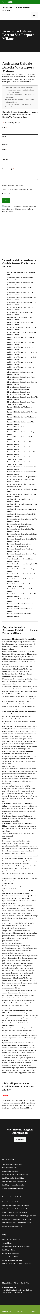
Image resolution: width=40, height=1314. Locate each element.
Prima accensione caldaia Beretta (12, 1260)
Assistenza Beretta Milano (10, 1171)
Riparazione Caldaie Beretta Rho (12, 1226)
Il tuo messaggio (8, 169)
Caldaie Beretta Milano (9, 1167)
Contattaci (20, 1140)
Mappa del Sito (7, 1283)
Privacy (16, 1283)
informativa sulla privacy (15, 185)
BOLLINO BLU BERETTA (11, 1239)
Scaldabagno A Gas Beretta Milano (13, 1178)
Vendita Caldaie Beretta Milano (12, 1164)
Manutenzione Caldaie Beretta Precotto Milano (16, 1223)
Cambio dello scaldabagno (10, 1253)
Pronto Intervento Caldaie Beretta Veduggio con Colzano (19, 1216)
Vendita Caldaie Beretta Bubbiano (12, 1202)
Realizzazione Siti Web (17, 1290)
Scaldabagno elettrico (8, 1250)
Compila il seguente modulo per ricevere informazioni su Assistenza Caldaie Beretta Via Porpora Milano (21, 90)
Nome (4, 136)
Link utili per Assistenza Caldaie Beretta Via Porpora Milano (18, 106)
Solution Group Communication (12, 1292)
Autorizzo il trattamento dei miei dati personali (18, 189)
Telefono (5, 159)
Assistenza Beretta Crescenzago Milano (14, 1212)
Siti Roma (29, 1290)
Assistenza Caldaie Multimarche (12, 1257)
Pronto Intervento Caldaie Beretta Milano (15, 1174)
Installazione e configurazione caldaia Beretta (16, 1246)
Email (4, 149)
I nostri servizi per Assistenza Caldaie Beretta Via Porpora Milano (20, 96)
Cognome (5, 144)
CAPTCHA (6, 193)
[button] (27, 15)
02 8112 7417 (9, 2)
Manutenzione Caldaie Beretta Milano (14, 1181)
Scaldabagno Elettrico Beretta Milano (13, 1185)
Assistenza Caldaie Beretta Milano (12, 1188)
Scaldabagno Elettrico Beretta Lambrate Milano (16, 1219)
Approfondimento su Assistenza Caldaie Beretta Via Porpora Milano (19, 101)
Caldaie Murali (6, 1243)
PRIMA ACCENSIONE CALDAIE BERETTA (17, 1264)
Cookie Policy (25, 1283)
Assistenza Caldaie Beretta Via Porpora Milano (18, 1100)
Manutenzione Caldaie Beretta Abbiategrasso (16, 1205)
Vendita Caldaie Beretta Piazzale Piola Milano (16, 1209)
